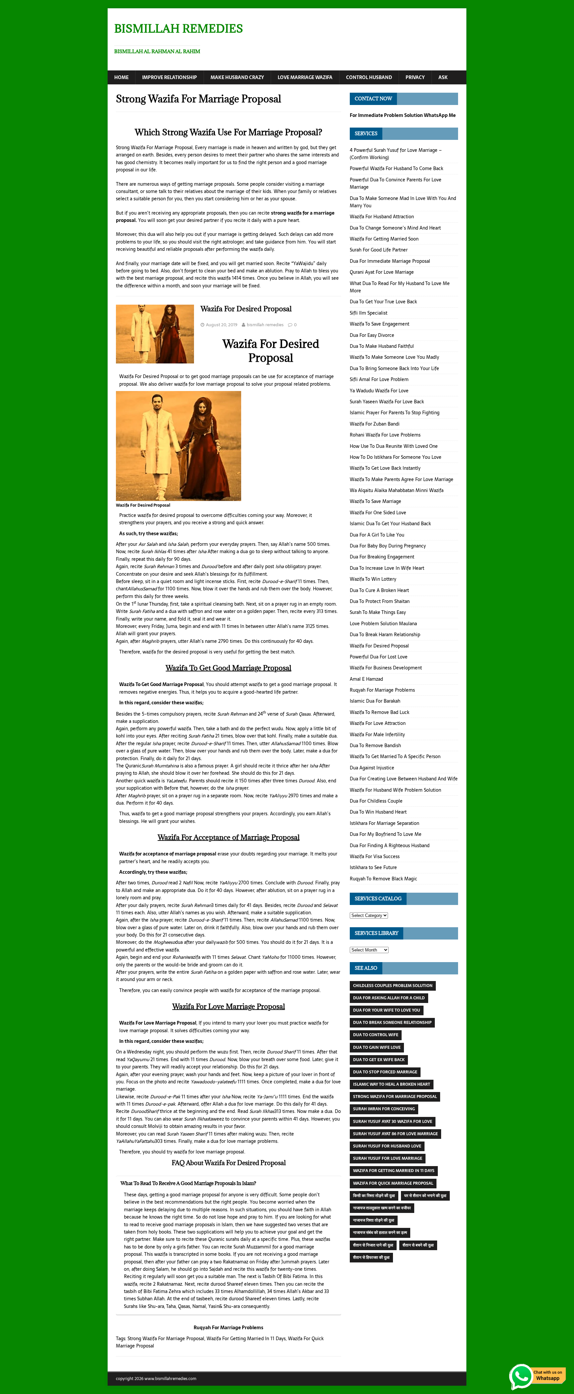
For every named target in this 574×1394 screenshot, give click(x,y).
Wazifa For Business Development (386, 667)
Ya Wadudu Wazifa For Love (379, 390)
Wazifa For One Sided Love (378, 512)
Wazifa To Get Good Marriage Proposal (161, 684)
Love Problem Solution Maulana (383, 623)
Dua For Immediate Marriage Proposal (390, 261)
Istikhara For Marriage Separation (384, 823)
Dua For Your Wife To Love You (386, 1010)
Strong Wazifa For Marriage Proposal (166, 1338)
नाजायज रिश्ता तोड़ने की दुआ (373, 1220)
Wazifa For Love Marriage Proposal (157, 1023)
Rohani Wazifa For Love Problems (385, 435)
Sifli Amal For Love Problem (379, 379)
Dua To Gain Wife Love (377, 1047)
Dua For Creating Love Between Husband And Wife (404, 778)
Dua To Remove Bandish (375, 745)
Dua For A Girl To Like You (377, 535)
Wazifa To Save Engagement (379, 324)
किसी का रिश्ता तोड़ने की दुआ (374, 1195)
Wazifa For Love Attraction (378, 723)
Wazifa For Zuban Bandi (375, 424)
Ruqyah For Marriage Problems (382, 690)
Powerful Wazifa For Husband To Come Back (396, 168)
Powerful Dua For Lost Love (379, 656)
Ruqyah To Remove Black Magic (383, 878)
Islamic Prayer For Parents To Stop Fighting (394, 412)
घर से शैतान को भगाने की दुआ (425, 1195)
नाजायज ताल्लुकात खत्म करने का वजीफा (382, 1208)
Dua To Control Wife (375, 1035)
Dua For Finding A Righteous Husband (390, 845)
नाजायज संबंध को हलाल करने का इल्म (380, 1232)
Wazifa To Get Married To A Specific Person (395, 756)
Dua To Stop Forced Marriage (385, 1072)
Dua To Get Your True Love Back (383, 301)
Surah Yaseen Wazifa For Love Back (387, 401)
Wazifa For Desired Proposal (246, 308)
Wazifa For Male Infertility (377, 734)
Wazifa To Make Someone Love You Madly (394, 357)
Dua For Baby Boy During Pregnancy (388, 545)
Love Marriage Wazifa (305, 77)
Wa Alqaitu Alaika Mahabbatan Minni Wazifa (396, 490)
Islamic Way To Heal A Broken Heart (391, 1084)
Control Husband (369, 77)
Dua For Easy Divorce (372, 335)
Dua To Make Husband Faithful (382, 346)
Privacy (415, 77)
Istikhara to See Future (373, 867)
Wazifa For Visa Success (375, 856)
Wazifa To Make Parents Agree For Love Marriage (401, 479)
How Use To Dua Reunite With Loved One (394, 446)
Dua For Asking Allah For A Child (389, 998)
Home (121, 77)
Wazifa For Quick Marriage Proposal (393, 1183)
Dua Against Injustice (372, 767)
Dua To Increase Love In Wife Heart (387, 568)
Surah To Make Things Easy (378, 612)
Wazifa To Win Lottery (373, 579)
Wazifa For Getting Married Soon (384, 239)
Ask (443, 77)
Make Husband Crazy (237, 77)
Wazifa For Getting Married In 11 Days (246, 1338)
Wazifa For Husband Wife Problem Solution (395, 790)
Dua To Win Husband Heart (378, 812)
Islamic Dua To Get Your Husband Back (390, 523)
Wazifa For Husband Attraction (382, 216)
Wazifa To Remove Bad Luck (379, 712)
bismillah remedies (265, 324)
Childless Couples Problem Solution (392, 985)
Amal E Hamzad (366, 679)
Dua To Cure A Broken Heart (379, 590)
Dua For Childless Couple (376, 801)
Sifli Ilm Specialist (368, 313)
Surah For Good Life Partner (379, 249)
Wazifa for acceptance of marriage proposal (167, 853)
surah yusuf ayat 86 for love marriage (395, 1134)
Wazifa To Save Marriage (375, 501)
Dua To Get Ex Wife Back (379, 1059)
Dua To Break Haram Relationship (385, 634)
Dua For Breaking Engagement (382, 556)
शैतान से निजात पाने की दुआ (373, 1245)
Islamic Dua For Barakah (375, 701)
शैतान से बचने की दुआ (418, 1245)
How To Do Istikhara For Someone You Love (395, 457)
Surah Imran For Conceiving (384, 1109)
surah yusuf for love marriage (387, 1158)
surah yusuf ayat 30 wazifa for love (392, 1121)
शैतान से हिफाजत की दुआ (371, 1257)
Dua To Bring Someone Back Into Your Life (394, 368)
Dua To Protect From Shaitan (380, 601)
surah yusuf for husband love (387, 1146)
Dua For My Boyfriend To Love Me (386, 834)
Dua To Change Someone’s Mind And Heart (395, 228)
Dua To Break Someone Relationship (392, 1022)
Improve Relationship (169, 77)
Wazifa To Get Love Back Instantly (385, 468)
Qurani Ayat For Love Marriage (382, 272)
